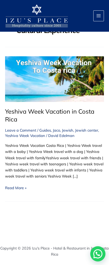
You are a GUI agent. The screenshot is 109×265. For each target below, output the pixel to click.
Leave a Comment (20, 130)
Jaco (56, 130)
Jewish (67, 130)
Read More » (15, 187)
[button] (97, 253)
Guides (45, 130)
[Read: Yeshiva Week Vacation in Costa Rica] (54, 78)
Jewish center (86, 130)
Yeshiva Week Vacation (25, 135)
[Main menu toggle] (98, 15)
